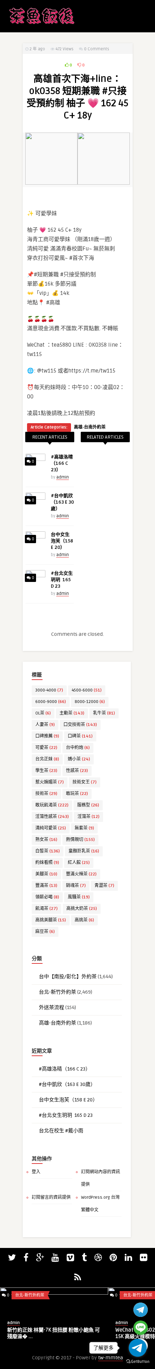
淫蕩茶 (88, 816)
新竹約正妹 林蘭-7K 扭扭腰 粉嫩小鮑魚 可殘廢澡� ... (53, 1333)
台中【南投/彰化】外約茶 (68, 976)
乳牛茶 (104, 713)
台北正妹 (47, 759)
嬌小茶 (79, 759)
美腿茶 (46, 874)
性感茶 (77, 770)
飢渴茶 (46, 908)
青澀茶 (104, 885)
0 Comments (96, 49)
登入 (36, 1172)
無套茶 (84, 828)
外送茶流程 (51, 1007)
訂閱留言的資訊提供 (51, 1197)
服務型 (88, 805)
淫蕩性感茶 (52, 816)
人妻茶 (45, 724)
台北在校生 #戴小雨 (61, 1131)
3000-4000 (49, 690)
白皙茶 (47, 851)
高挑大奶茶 (81, 908)
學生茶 (46, 770)
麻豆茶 (45, 931)
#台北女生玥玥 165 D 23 (62, 579)
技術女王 (84, 782)
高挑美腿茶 (50, 920)
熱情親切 (80, 839)
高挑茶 (84, 920)
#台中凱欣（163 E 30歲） (62, 502)
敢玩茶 (77, 793)
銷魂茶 (76, 885)
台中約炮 (78, 747)
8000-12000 (90, 701)
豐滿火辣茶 (81, 874)
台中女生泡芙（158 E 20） (62, 541)
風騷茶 (79, 897)
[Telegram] (140, 1310)
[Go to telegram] (138, 1348)
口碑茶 (80, 736)
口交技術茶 (80, 724)
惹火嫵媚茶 (49, 782)
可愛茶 (46, 747)
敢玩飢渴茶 (51, 805)
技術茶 (46, 793)
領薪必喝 (47, 897)
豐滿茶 (46, 885)
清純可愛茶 (50, 828)
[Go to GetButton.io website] (137, 1361)
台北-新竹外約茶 (57, 992)
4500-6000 (87, 690)
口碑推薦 (47, 736)
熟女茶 (46, 839)
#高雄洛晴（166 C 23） (62, 463)
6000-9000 (50, 701)
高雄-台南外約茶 (90, 427)
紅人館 (79, 862)
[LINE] (140, 1328)
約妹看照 (47, 862)
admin (62, 477)
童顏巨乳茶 (83, 851)
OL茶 (43, 713)
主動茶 (71, 713)
